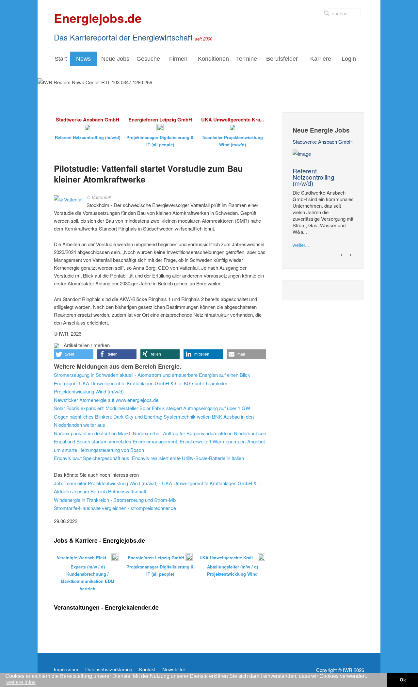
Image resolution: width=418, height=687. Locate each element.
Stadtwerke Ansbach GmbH (323, 141)
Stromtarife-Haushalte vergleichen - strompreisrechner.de (115, 507)
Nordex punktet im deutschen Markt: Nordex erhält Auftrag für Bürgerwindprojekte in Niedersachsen (160, 433)
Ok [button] (403, 679)
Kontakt (147, 669)
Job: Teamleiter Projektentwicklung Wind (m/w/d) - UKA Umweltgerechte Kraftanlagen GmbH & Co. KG (160, 483)
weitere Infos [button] (21, 682)
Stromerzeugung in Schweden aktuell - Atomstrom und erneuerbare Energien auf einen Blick (152, 374)
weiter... (301, 244)
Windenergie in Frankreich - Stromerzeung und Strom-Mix (115, 499)
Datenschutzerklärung (108, 669)
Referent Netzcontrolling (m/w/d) (313, 176)
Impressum (66, 669)
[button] (73, 354)
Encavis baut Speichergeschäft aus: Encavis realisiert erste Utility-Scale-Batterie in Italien (149, 458)
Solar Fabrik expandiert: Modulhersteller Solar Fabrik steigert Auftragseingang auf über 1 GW (152, 408)
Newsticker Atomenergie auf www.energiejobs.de (106, 399)
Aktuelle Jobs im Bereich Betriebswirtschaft (100, 491)
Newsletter (173, 669)
